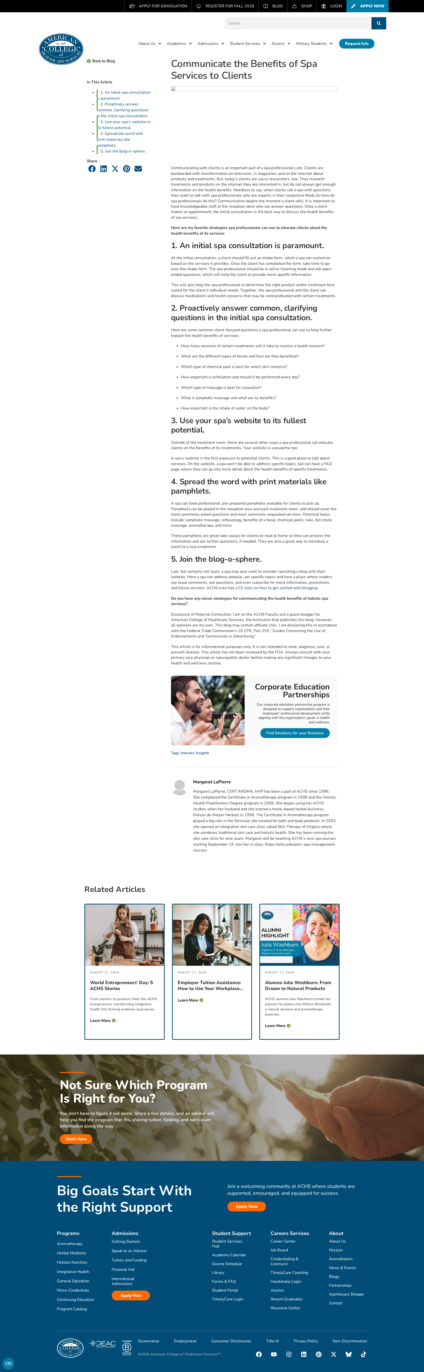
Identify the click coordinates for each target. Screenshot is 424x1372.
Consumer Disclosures (231, 1341)
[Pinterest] (319, 1354)
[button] (92, 168)
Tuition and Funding (129, 1260)
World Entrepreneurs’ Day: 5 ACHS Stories (121, 985)
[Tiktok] (364, 1354)
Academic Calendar (229, 1255)
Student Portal (225, 1290)
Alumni (278, 43)
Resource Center (285, 1308)
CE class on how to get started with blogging (278, 588)
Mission (336, 1250)
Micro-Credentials (73, 1290)
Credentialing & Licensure (284, 1261)
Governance (148, 1341)
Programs (68, 1233)
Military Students (311, 43)
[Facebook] (259, 1354)
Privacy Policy (306, 1341)
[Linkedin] (304, 1354)
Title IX (272, 1341)
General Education (73, 1281)
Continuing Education (75, 1299)
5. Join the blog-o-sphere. (123, 151)
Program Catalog (72, 1309)
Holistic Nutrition (72, 1262)
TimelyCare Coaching (289, 1272)
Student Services (245, 43)
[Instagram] (289, 1354)
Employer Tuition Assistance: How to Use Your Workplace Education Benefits (209, 985)
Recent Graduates (287, 1299)
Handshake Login (286, 1281)
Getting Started (125, 1241)
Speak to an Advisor (129, 1251)
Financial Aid (123, 1269)
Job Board (279, 1250)
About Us (146, 43)
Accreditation (341, 1259)
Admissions (208, 43)
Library (218, 1272)
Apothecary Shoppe (346, 1294)
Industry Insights (195, 752)
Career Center (283, 1241)
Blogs (334, 1276)
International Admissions (123, 1281)
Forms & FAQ (224, 1281)
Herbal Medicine (71, 1253)
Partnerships (340, 1285)
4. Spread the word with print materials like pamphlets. (120, 139)
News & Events (342, 1267)
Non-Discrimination (350, 1341)
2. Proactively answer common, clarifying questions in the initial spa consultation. (122, 110)
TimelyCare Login (227, 1299)
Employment (185, 1341)
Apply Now (130, 1295)
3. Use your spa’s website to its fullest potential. (124, 124)
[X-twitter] (334, 1354)
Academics (176, 43)
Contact (336, 1303)
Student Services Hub (227, 1244)
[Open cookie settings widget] (8, 1364)
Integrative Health (73, 1271)
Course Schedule (227, 1264)
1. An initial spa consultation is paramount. (124, 95)
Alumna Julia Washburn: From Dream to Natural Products (298, 985)
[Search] (378, 23)
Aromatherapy (69, 1243)
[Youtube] (274, 1354)
